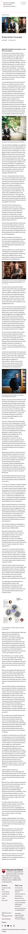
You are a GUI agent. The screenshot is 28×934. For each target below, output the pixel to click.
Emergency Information (20, 900)
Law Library (4, 896)
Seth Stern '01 (13, 40)
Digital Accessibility (19, 915)
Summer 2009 (7, 4)
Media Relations (18, 896)
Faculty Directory (6, 894)
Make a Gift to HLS (19, 898)
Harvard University (6, 919)
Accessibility (18, 913)
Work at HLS (5, 900)
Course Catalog (5, 891)
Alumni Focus (5, 15)
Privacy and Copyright (20, 918)
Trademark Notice (19, 917)
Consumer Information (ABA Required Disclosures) (20, 904)
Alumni (3, 898)
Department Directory (20, 894)
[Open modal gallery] (14, 128)
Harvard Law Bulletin (9, 3)
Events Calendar (18, 888)
